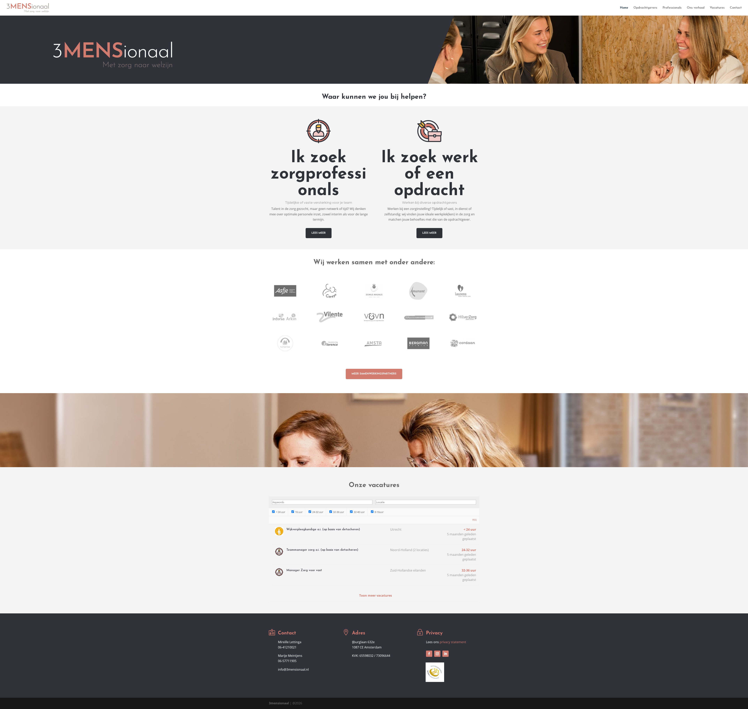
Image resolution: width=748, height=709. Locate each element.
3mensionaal (279, 703)
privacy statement (453, 642)
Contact (736, 7)
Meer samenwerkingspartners (374, 374)
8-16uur (379, 512)
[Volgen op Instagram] (437, 654)
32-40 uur (359, 512)
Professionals (672, 7)
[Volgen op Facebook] (429, 654)
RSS (474, 519)
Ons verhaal (696, 7)
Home (624, 7)
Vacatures (717, 7)
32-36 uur (338, 512)
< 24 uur (280, 512)
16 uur (299, 512)
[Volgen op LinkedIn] (445, 654)
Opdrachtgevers (645, 7)
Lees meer (318, 233)
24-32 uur (317, 512)
